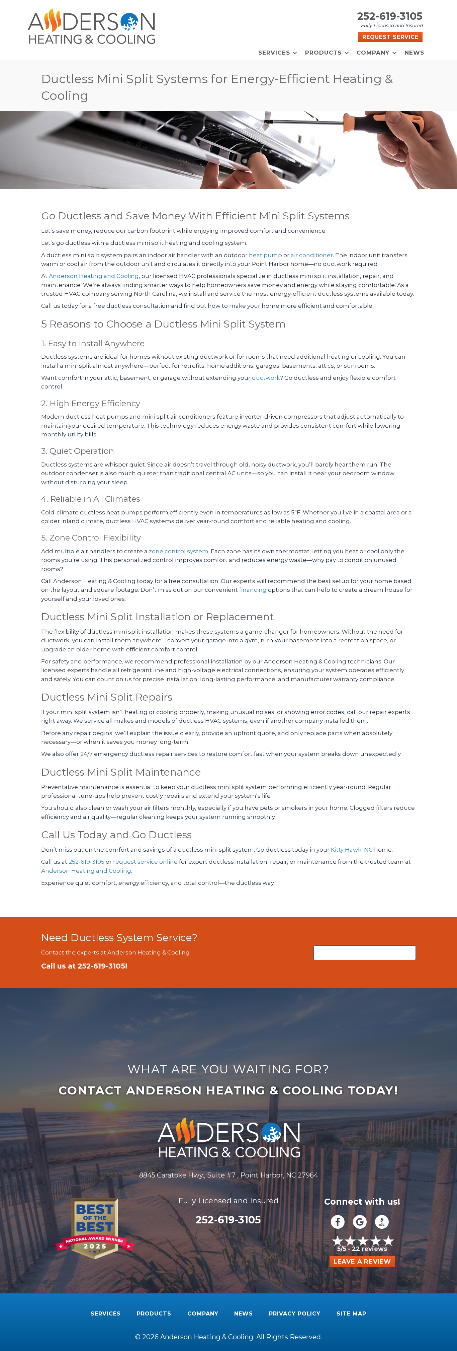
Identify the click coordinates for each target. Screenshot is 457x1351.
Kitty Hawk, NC (352, 849)
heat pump (265, 255)
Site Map (351, 1313)
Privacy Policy (295, 1313)
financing (253, 589)
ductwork (266, 377)
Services (274, 52)
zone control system (178, 551)
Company (373, 52)
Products (323, 52)
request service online (145, 861)
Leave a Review (362, 1261)
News (414, 52)
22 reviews (369, 1249)
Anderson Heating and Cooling (94, 276)
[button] (295, 52)
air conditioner (312, 255)
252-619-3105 (390, 16)
